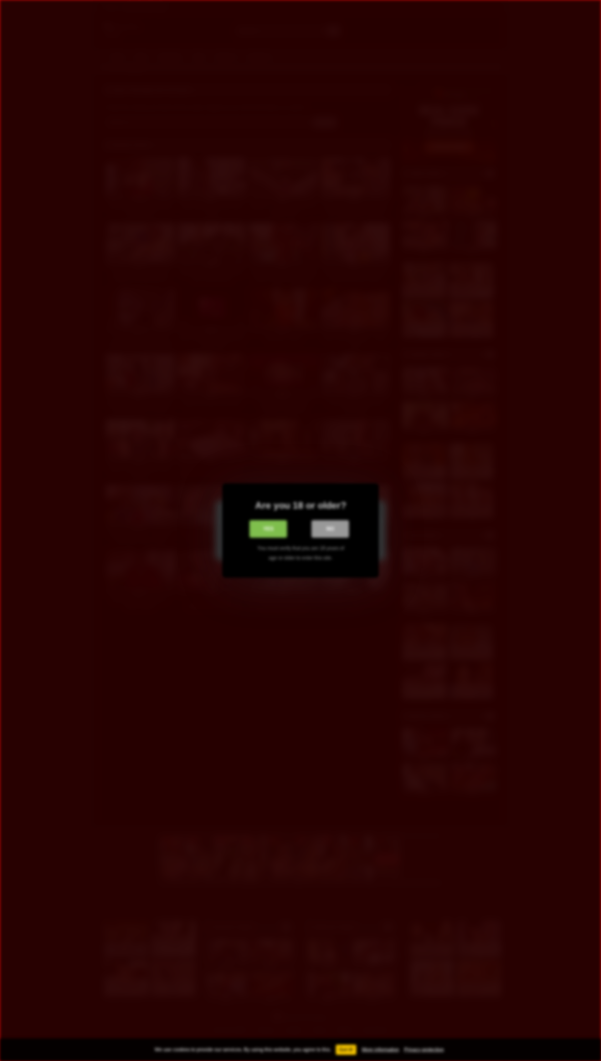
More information (380, 1049)
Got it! (346, 1049)
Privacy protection (424, 1049)
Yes (268, 528)
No (330, 528)
